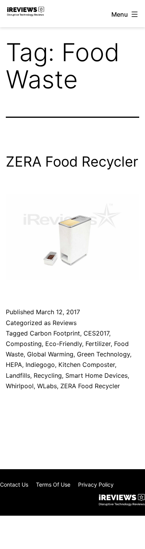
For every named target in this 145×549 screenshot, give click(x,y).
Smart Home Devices (96, 375)
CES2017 (96, 333)
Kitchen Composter (86, 364)
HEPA (14, 364)
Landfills (18, 375)
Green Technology (103, 354)
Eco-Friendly (63, 344)
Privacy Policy (96, 484)
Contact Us (14, 484)
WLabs (47, 386)
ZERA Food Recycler (72, 161)
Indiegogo (40, 364)
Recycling (48, 375)
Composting (24, 344)
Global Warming (50, 354)
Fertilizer (98, 344)
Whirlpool (20, 386)
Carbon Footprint (55, 333)
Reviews (65, 323)
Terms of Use (53, 484)
